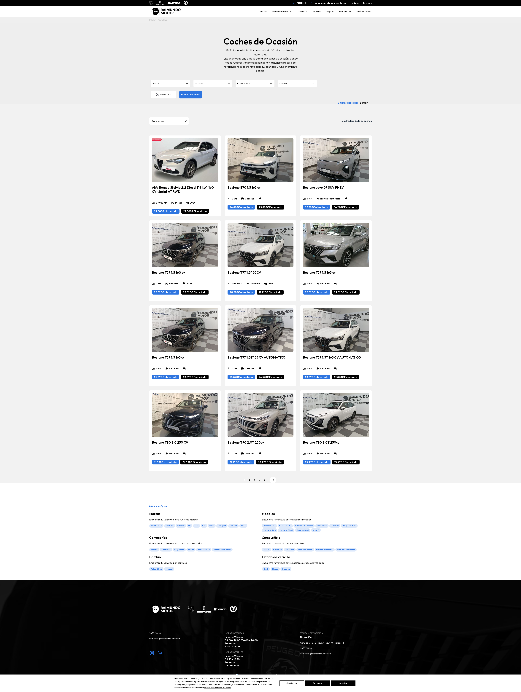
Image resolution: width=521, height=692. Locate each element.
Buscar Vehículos (190, 94)
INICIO (152, 19)
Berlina (154, 549)
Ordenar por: (158, 120)
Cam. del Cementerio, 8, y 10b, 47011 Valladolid (322, 642)
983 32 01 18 (155, 633)
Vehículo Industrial (222, 549)
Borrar (364, 102)
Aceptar (343, 683)
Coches (162, 19)
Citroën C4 (322, 526)
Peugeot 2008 (349, 526)
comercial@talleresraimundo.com (164, 638)
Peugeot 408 (303, 530)
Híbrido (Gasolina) (324, 549)
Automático (156, 569)
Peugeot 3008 (286, 530)
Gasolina (290, 549)
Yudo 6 (316, 530)
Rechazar (317, 683)
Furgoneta (179, 549)
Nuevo (275, 569)
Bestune (169, 526)
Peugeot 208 (269, 530)
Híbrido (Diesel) (305, 549)
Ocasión (286, 569)
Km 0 (265, 569)
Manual (169, 569)
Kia (203, 526)
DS (189, 526)
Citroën (180, 526)
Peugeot (222, 526)
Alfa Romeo (156, 526)
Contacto (367, 3)
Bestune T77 (269, 526)
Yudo (243, 526)
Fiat (196, 526)
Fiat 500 (335, 526)
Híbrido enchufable (346, 549)
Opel (211, 526)
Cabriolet (165, 549)
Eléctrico (277, 549)
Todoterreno (204, 549)
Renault (233, 526)
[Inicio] (166, 11)
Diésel (266, 549)
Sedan (191, 549)
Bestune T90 (285, 526)
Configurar (291, 683)
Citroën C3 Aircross (304, 526)
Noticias (355, 3)
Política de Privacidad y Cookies (217, 687)
